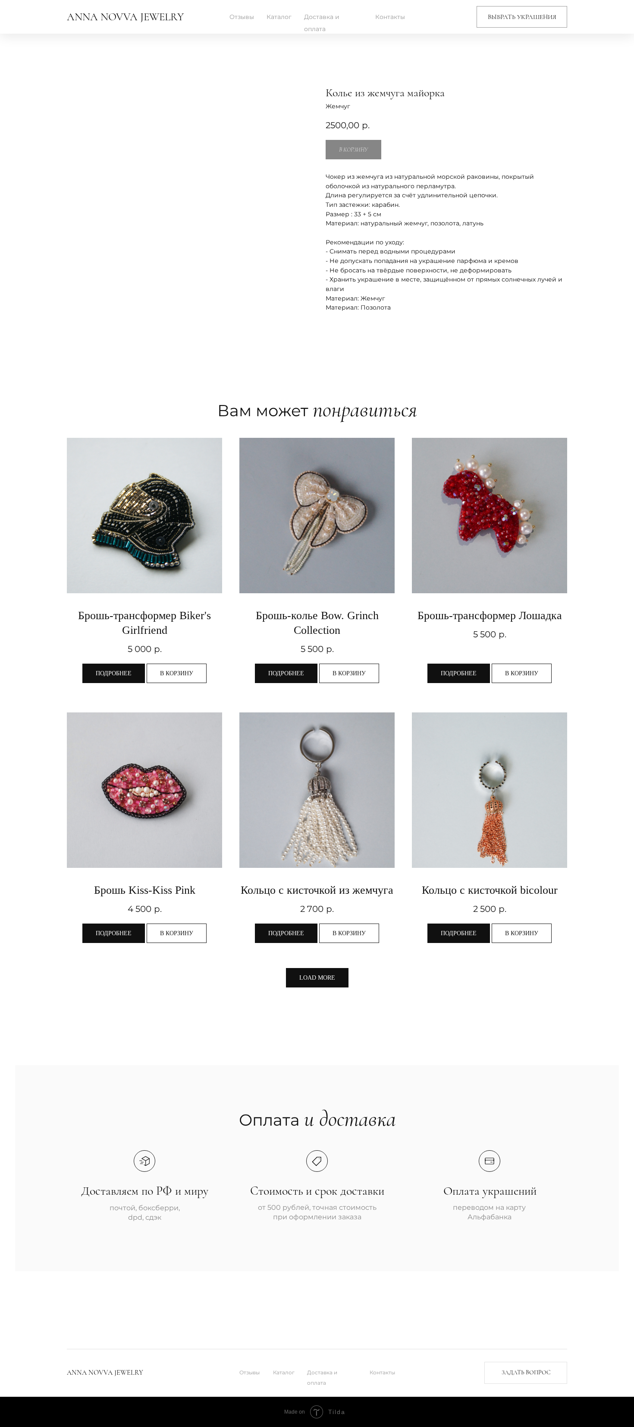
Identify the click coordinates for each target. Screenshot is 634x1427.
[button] (522, 17)
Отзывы (241, 17)
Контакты (390, 17)
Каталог (279, 17)
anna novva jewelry (125, 16)
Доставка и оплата (321, 23)
